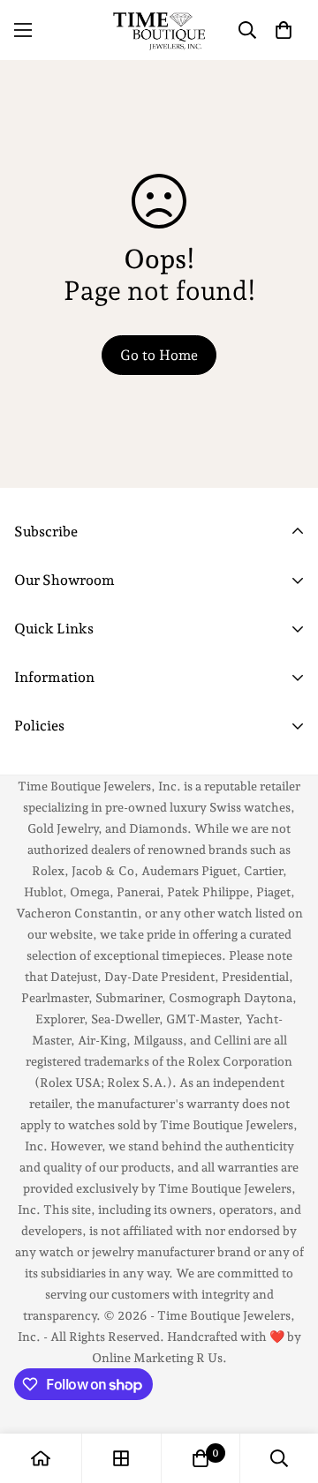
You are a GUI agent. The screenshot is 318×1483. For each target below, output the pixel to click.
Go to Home (159, 355)
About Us (44, 750)
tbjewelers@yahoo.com (91, 702)
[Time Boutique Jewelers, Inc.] (159, 30)
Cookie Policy (58, 770)
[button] (283, 30)
